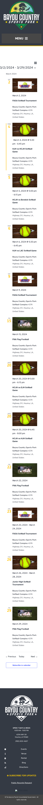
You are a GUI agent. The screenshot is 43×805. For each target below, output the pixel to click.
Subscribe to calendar (21, 665)
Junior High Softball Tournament (21, 583)
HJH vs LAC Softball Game (24, 250)
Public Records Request (21, 783)
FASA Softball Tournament (24, 100)
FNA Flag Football (20, 339)
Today (21, 656)
